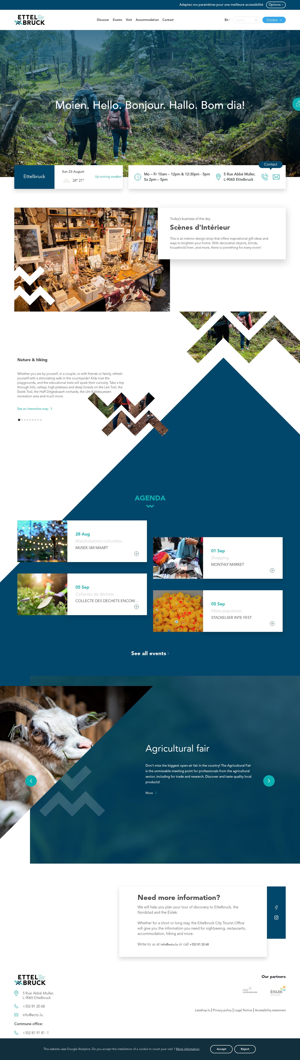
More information (187, 1049)
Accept (221, 1049)
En (226, 20)
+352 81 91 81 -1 (36, 1033)
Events (117, 20)
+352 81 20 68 (199, 944)
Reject (245, 1049)
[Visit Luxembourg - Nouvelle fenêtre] (250, 990)
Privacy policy (222, 1010)
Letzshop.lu (202, 1010)
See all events (148, 653)
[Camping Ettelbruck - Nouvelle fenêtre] (278, 990)
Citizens (272, 20)
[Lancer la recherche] (255, 20)
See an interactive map (32, 409)
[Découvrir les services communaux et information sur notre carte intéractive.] (16, 993)
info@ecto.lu (169, 944)
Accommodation (147, 20)
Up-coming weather (108, 176)
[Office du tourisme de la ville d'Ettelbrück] (177, 177)
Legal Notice (243, 1010)
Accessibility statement (270, 1010)
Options (275, 5)
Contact (168, 20)
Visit (129, 20)
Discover (103, 20)
